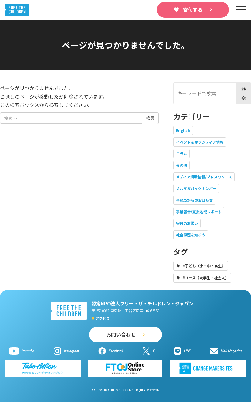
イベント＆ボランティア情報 (199, 141)
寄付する (193, 9)
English (183, 130)
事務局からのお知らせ (194, 200)
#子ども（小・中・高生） (203, 265)
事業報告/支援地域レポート (199, 211)
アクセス (102, 318)
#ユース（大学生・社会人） (205, 277)
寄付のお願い (187, 223)
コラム (181, 153)
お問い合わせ (121, 334)
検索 (243, 93)
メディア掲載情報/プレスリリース (204, 176)
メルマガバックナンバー (196, 188)
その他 (181, 165)
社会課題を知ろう (190, 234)
